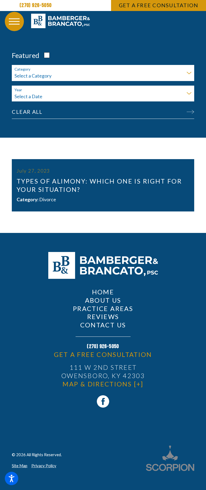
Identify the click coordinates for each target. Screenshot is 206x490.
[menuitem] (103, 292)
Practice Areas (103, 308)
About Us (103, 300)
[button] (11, 478)
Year (18, 90)
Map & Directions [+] (102, 384)
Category (22, 69)
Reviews (103, 316)
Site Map (19, 465)
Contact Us (103, 325)
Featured (25, 55)
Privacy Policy (43, 465)
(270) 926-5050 (36, 5)
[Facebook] (103, 401)
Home (103, 292)
